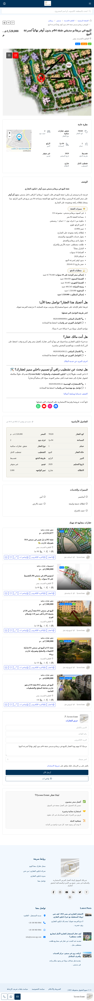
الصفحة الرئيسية (83, 21)
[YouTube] (66, 892)
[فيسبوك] (56, 406)
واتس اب (46, 779)
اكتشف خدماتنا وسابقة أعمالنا (76, 394)
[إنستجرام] (50, 406)
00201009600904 (60, 319)
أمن (41, 497)
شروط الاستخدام (53, 766)
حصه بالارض (38, 504)
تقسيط (78, 43)
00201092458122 (60, 351)
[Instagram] (60, 892)
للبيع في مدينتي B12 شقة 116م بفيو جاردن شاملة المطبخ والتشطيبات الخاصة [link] (39, 688)
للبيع (90, 43)
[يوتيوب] (44, 406)
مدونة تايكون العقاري (38, 876)
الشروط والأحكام (54, 989)
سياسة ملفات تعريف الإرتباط (17, 989)
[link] (74, 541)
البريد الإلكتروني (37, 557)
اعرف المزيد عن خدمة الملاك (76, 361)
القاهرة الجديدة (69, 21)
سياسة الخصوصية (38, 989)
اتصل (50, 557)
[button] (13, 23)
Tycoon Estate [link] (81, 557)
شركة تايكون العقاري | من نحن (34, 871)
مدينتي (58, 21)
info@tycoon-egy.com (33, 937)
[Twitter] (79, 892)
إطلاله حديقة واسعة (77, 504)
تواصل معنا (42, 881)
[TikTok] (86, 892)
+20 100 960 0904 (35, 923)
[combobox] (47, 759)
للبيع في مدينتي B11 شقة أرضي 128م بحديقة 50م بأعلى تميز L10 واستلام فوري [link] (38, 614)
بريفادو (51, 21)
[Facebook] (53, 892)
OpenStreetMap (23, 149)
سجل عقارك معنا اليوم (37, 866)
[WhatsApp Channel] (70, 897)
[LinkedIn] (73, 892)
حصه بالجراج (79, 511)
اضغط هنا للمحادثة (49, 323)
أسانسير (81, 497)
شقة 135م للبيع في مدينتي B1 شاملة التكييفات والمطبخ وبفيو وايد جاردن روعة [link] (38, 651)
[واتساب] (38, 406)
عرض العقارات (72, 721)
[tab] (15, 55)
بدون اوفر (84, 43)
